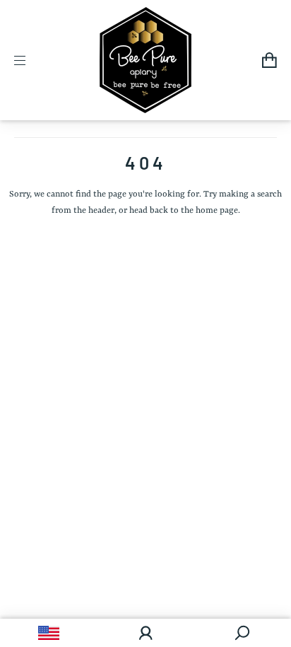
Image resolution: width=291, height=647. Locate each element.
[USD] (48, 632)
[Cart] (269, 60)
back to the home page (194, 211)
